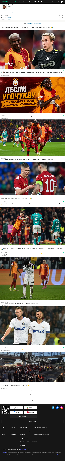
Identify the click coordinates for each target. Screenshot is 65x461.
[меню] (11, 1)
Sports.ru (4, 452)
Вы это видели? (3, 206)
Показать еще (32, 394)
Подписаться (4, 10)
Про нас (3, 427)
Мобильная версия (32, 421)
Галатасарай (11, 12)
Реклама (12, 431)
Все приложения (22, 416)
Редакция (3, 431)
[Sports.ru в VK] (57, 407)
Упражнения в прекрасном (5, 350)
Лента (25, 23)
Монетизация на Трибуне (25, 431)
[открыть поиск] (52, 1)
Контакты (3, 434)
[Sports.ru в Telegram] (53, 407)
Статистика (28, 23)
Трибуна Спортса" (24, 427)
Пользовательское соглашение (40, 427)
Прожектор (22, 434)
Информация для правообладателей (41, 434)
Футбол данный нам (4, 161)
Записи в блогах (38, 23)
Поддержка (13, 434)
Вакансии (13, 427)
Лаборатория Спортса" (25, 438)
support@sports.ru (23, 449)
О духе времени (3, 29)
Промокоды (22, 445)
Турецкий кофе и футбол (5, 75)
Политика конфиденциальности (40, 431)
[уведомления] (55, 1)
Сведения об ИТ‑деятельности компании (28, 441)
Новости (33, 23)
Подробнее (58, 454)
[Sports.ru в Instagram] (61, 407)
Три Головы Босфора (4, 118)
